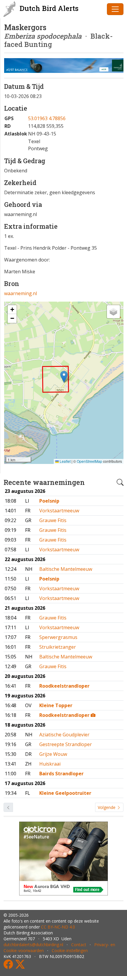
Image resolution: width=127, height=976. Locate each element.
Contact (78, 944)
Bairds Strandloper (61, 773)
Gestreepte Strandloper (65, 744)
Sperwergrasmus (58, 637)
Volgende (107, 807)
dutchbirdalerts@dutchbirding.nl (33, 944)
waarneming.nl (20, 293)
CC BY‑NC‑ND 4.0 (58, 927)
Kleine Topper (55, 705)
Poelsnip (49, 501)
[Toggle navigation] (115, 9)
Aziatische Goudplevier (64, 734)
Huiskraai (50, 764)
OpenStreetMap (89, 461)
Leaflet (65, 461)
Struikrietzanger (57, 647)
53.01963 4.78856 (47, 118)
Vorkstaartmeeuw (59, 510)
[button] (64, 377)
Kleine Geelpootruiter (65, 793)
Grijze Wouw (53, 754)
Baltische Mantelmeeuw (65, 569)
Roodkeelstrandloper (64, 686)
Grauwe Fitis (52, 520)
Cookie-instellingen (70, 950)
